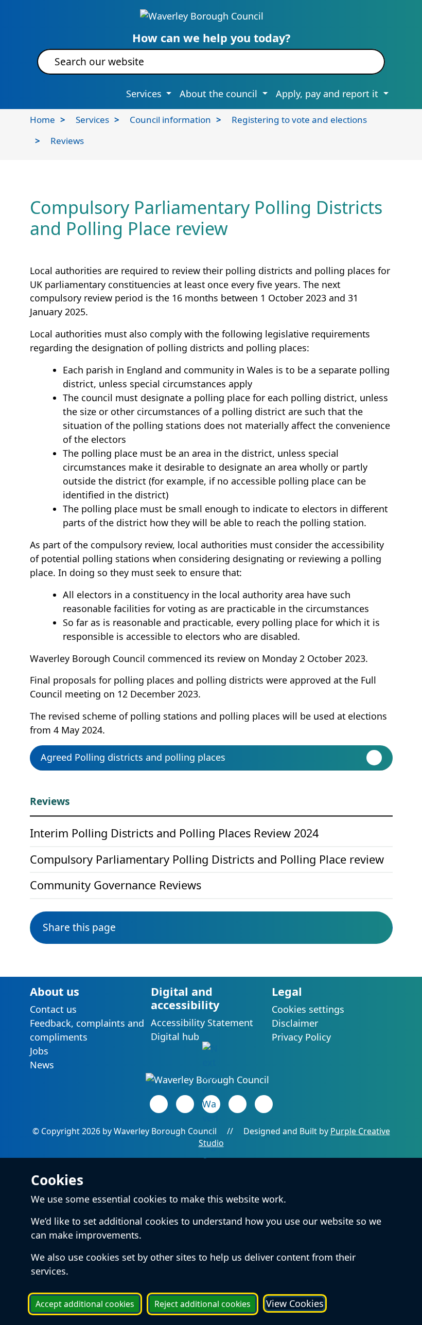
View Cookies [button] (295, 1303)
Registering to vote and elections (299, 120)
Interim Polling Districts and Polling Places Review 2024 (174, 833)
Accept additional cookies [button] (85, 1304)
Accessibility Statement (202, 1022)
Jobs (39, 1051)
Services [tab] (145, 93)
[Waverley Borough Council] (201, 15)
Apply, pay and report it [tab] (328, 93)
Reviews (67, 141)
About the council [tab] (220, 93)
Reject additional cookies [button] (202, 1304)
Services (92, 120)
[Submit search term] (364, 62)
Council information (170, 120)
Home (42, 120)
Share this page (79, 927)
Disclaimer (295, 1023)
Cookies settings (308, 1009)
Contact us (53, 1009)
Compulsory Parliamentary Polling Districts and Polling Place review (207, 859)
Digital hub (175, 1036)
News (42, 1065)
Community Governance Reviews (115, 885)
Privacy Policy (301, 1037)
